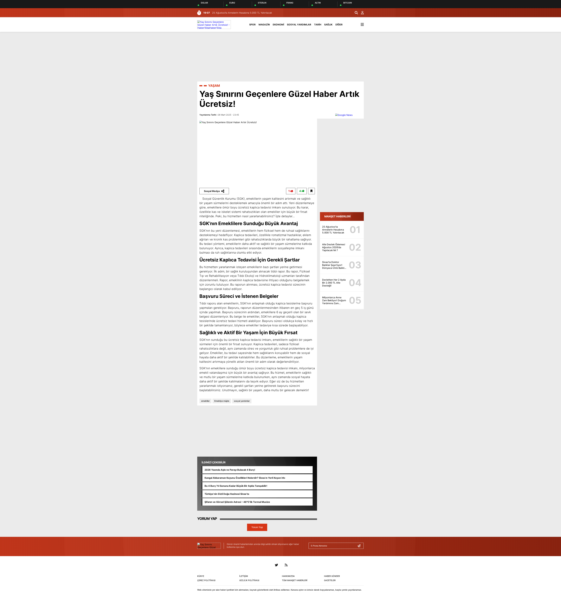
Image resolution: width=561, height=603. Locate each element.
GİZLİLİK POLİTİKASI (249, 580)
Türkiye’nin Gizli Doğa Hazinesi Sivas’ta (227, 493)
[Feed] (286, 565)
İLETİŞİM (243, 576)
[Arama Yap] (355, 12)
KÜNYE (200, 576)
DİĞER (339, 24)
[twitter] (276, 565)
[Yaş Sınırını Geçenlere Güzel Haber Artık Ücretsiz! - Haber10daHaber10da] (214, 24)
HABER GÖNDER (332, 576)
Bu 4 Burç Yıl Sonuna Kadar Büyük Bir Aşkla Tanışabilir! (236, 485)
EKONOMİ (278, 24)
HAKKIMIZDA (288, 576)
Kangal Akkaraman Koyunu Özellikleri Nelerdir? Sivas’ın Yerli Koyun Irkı (245, 477)
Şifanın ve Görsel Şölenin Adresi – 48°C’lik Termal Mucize (237, 501)
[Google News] (344, 114)
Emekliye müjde (221, 401)
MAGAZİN (264, 24)
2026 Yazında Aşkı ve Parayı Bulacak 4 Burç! (230, 469)
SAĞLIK (328, 24)
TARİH (317, 24)
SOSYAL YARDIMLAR (299, 24)
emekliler (205, 401)
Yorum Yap (257, 527)
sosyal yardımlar (242, 401)
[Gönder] (360, 546)
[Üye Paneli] (361, 12)
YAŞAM (214, 85)
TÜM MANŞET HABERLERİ (294, 580)
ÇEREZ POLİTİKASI (206, 580)
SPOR (252, 24)
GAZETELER (330, 580)
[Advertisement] (280, 56)
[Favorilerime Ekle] (311, 191)
